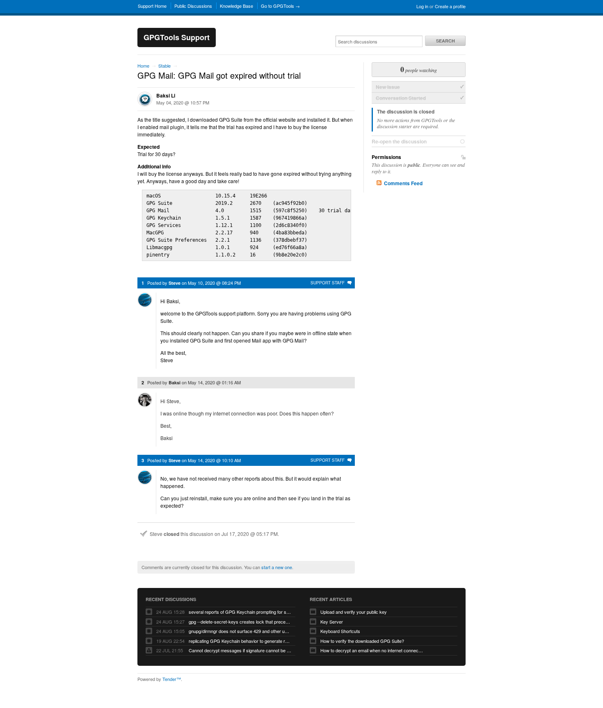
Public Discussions (193, 5)
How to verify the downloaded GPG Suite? (362, 641)
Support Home (152, 5)
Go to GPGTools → (280, 5)
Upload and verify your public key (353, 611)
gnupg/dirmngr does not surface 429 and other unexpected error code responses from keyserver (240, 631)
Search (445, 41)
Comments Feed (403, 183)
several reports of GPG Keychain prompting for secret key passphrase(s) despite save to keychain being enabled (240, 611)
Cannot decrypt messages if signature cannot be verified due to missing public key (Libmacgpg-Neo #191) (240, 650)
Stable (164, 65)
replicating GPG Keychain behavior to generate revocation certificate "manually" (240, 641)
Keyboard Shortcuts (340, 631)
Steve (174, 283)
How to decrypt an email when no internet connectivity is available (371, 650)
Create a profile (450, 6)
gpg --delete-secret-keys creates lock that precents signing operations (240, 621)
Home (143, 65)
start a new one (276, 567)
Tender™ (171, 679)
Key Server (331, 621)
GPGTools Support (177, 37)
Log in (422, 6)
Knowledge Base (236, 5)
